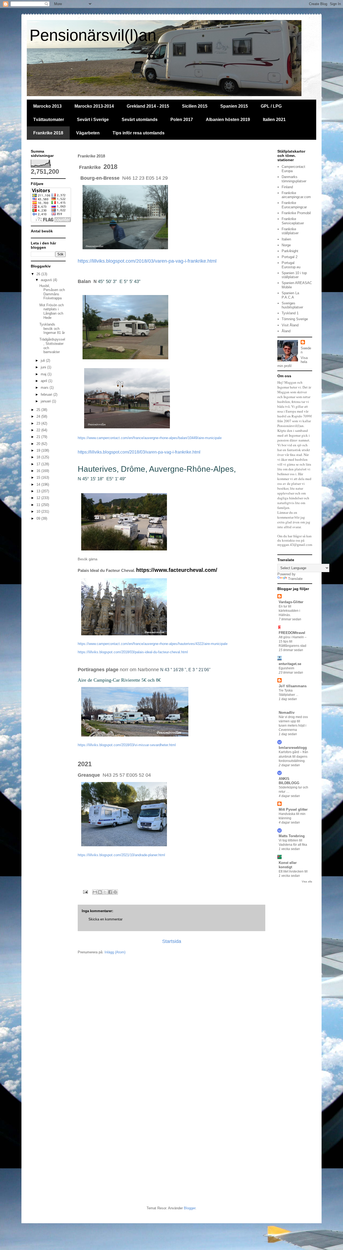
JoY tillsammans (293, 686)
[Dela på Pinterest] (115, 892)
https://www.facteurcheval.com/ (176, 570)
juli (43, 360)
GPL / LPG (271, 106)
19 (38, 450)
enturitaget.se (290, 664)
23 (38, 423)
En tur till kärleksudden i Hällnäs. (289, 611)
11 (38, 505)
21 (38, 437)
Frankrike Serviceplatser (293, 221)
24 (38, 416)
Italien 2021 (274, 119)
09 (38, 518)
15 (38, 477)
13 (38, 491)
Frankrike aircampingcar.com (296, 195)
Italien (286, 239)
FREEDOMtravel (292, 633)
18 (38, 457)
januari (46, 401)
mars (45, 388)
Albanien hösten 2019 (228, 119)
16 (38, 471)
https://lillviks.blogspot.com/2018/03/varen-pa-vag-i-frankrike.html (147, 261)
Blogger (189, 1208)
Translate (295, 579)
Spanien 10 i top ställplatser (294, 275)
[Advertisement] (75, 1004)
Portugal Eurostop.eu (291, 265)
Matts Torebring (292, 836)
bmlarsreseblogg (293, 748)
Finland (287, 187)
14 (38, 484)
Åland (286, 331)
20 (38, 444)
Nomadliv (286, 713)
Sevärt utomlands (140, 119)
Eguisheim (286, 668)
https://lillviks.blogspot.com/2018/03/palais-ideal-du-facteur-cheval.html (133, 652)
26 (38, 274)
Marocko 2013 (47, 106)
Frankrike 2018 (48, 133)
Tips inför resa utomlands (139, 133)
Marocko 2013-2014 (94, 106)
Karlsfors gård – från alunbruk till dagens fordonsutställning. (293, 756)
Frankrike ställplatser (290, 231)
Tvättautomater (48, 119)
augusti (47, 280)
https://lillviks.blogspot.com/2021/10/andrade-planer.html (121, 855)
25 (38, 410)
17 (38, 464)
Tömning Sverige (295, 319)
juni (44, 367)
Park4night (290, 251)
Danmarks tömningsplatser (294, 179)
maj (44, 374)
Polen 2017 (181, 119)
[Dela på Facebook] (110, 892)
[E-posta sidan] (85, 892)
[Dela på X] (105, 892)
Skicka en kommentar (105, 919)
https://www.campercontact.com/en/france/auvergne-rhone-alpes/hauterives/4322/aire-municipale (153, 644)
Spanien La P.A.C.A (290, 295)
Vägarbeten (88, 133)
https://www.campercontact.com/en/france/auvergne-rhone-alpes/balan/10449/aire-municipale (150, 438)
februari (47, 394)
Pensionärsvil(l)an (92, 35)
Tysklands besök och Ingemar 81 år (52, 328)
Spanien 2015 (234, 106)
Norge (286, 245)
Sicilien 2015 (194, 106)
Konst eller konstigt (288, 865)
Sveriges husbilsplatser (292, 305)
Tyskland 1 (290, 313)
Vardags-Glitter (291, 602)
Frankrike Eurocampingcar (294, 205)
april (44, 381)
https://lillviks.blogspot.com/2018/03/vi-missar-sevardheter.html (127, 745)
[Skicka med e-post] (95, 892)
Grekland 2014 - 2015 (148, 106)
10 (38, 511)
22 (38, 430)
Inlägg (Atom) (115, 952)
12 (38, 498)
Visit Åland (290, 325)
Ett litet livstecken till (293, 871)
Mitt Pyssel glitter (293, 809)
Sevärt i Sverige (93, 119)
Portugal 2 (289, 257)
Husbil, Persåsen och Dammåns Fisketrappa (52, 292)
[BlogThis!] (100, 892)
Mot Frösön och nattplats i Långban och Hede (51, 311)
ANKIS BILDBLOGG (289, 781)
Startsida (171, 941)
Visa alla (307, 881)
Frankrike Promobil (296, 213)
